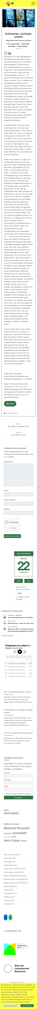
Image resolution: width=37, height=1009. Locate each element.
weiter (28, 581)
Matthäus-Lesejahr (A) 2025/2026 (14, 883)
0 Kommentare (23, 46)
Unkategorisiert (12, 413)
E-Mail (6, 786)
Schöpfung (7, 890)
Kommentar (9, 462)
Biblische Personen (17, 828)
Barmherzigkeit (8, 858)
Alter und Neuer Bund (10, 854)
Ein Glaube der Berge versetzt (21, 733)
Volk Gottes (7, 904)
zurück (18, 581)
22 (23, 565)
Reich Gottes (12, 840)
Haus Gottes (7, 837)
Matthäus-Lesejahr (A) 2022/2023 (14, 879)
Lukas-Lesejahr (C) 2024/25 (12, 872)
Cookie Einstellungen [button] (10, 1005)
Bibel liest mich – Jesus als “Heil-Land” (21, 623)
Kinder (13, 837)
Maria (20, 593)
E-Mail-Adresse (10, 500)
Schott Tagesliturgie (24, 553)
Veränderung (8, 897)
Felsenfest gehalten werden (20, 692)
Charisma (7, 833)
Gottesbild (19, 833)
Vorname (6, 773)
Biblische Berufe (11, 824)
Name (6, 491)
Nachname (7, 779)
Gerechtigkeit (8, 861)
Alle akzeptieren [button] (27, 1005)
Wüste (24, 841)
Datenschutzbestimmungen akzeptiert (18, 794)
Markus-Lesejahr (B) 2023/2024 (14, 875)
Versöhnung (7, 900)
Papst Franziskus (9, 886)
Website (7, 509)
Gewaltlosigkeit (8, 865)
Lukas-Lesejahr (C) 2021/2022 (13, 868)
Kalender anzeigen (7, 635)
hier (24, 395)
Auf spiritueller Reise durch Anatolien (20, 617)
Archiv (6, 810)
